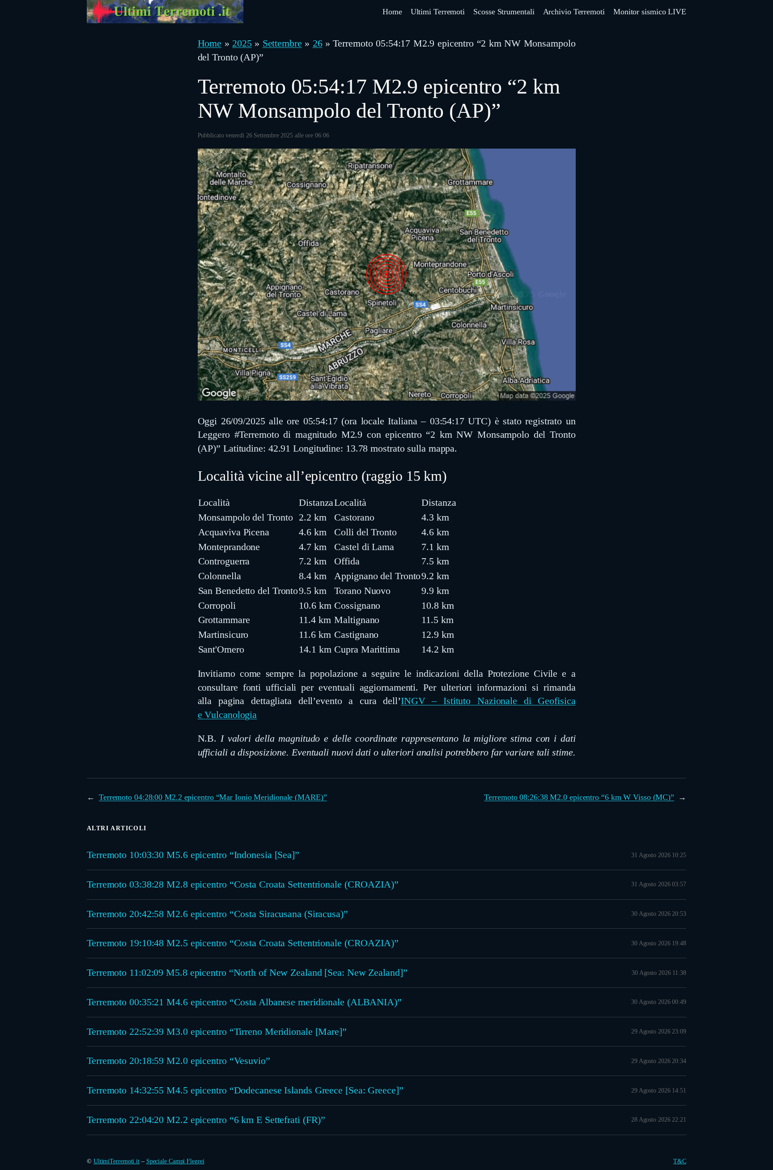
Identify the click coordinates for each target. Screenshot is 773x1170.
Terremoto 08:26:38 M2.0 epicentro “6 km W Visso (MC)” (579, 797)
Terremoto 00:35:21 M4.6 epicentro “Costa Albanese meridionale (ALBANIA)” (244, 1002)
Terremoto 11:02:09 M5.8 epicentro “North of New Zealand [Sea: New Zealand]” (247, 972)
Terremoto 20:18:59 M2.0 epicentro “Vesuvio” (178, 1060)
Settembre (282, 43)
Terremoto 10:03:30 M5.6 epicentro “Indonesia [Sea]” (193, 855)
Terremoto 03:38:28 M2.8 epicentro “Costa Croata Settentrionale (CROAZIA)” (243, 884)
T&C (679, 1161)
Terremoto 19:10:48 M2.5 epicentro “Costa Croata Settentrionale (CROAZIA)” (243, 943)
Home (210, 43)
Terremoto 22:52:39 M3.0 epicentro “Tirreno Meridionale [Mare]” (217, 1031)
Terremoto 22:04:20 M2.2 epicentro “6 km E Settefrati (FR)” (206, 1119)
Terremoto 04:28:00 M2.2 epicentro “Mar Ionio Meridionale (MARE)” (213, 797)
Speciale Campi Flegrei (175, 1161)
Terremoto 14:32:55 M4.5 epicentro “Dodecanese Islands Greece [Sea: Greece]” (245, 1090)
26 (318, 43)
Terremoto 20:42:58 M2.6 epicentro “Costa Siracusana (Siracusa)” (217, 914)
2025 (242, 43)
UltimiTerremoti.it (116, 1161)
